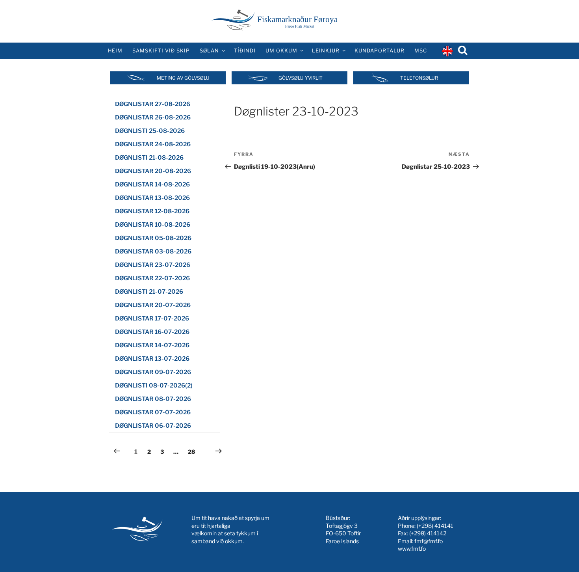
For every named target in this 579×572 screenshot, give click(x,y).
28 (193, 451)
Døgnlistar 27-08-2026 (152, 104)
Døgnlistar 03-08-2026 (153, 251)
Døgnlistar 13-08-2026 (152, 197)
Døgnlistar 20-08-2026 (153, 171)
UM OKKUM (281, 51)
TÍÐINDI (245, 51)
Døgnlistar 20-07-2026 (153, 305)
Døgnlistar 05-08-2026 (153, 238)
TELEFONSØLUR (419, 78)
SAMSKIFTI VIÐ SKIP (161, 51)
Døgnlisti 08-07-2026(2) (154, 385)
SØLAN (209, 51)
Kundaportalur (379, 51)
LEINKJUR (326, 51)
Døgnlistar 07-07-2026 (153, 412)
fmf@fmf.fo (428, 541)
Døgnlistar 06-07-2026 (153, 425)
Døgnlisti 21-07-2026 (149, 291)
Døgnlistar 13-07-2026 (152, 358)
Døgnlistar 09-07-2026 (153, 372)
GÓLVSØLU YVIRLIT (300, 78)
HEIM (115, 51)
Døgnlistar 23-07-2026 (152, 264)
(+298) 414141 (435, 525)
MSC (420, 51)
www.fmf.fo (412, 548)
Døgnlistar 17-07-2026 (152, 318)
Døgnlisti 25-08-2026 (150, 130)
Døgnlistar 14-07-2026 (152, 345)
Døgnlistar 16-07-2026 (152, 331)
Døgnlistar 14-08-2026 (152, 184)
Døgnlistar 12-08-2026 (152, 211)
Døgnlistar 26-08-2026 (153, 117)
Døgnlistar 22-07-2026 (152, 278)
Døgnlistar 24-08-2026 (153, 144)
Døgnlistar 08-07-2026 (153, 398)
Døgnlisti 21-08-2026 (149, 157)
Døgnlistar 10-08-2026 (152, 224)
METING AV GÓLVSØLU (183, 78)
